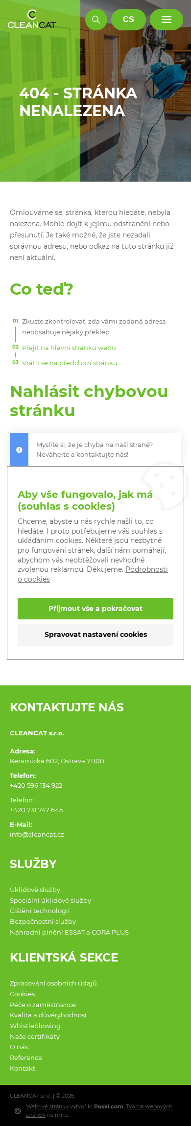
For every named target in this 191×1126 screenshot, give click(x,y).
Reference (26, 1057)
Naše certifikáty (35, 1036)
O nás (19, 1047)
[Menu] (167, 20)
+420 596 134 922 (36, 785)
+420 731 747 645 (36, 810)
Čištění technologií (40, 911)
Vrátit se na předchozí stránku (70, 363)
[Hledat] (96, 20)
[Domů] (32, 19)
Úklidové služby (35, 889)
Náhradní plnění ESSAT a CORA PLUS (69, 932)
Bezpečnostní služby (43, 921)
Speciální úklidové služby (50, 900)
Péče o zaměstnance (43, 1005)
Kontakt (22, 1068)
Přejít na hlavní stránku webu (69, 348)
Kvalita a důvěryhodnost (48, 1015)
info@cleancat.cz (37, 834)
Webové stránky (47, 1106)
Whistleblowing (35, 1026)
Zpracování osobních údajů (53, 983)
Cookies (22, 994)
